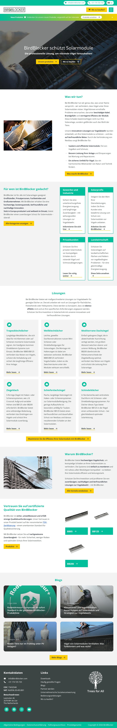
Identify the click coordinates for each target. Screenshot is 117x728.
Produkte (10, 546)
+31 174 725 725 (15, 682)
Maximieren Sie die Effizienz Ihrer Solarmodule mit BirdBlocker (57, 439)
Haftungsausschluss (56, 725)
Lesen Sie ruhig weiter (70, 274)
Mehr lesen (11, 372)
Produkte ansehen (90, 17)
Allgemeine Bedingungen (14, 725)
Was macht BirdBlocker (78, 173)
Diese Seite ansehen (100, 273)
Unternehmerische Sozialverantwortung (58, 692)
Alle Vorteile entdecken (77, 491)
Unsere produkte (46, 61)
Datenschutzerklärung (36, 725)
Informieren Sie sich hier (72, 227)
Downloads (45, 678)
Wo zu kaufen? (47, 699)
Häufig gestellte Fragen (50, 682)
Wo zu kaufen (69, 61)
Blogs (43, 685)
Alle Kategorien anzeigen (17, 223)
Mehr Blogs (57, 657)
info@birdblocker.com (17, 678)
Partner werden (47, 689)
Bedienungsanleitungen (51, 695)
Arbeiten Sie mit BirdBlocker (98, 227)
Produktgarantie (74, 725)
